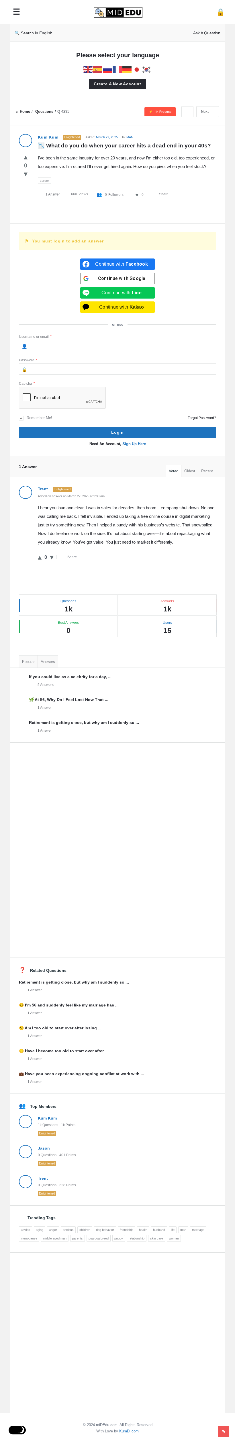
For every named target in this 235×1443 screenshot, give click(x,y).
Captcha (27, 384)
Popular (28, 662)
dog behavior (105, 1229)
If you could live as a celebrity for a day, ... (70, 676)
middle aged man (54, 1238)
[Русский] (108, 69)
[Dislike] (26, 173)
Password (28, 360)
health (143, 1229)
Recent (207, 471)
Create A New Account (117, 84)
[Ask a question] (223, 1431)
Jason (44, 1148)
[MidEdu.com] (121, 12)
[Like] (26, 157)
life (173, 1229)
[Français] (117, 69)
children (84, 1229)
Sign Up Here (134, 444)
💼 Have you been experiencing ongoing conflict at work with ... (81, 1073)
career (44, 180)
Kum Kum (47, 1118)
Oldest (189, 471)
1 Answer (45, 708)
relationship (136, 1238)
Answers (48, 662)
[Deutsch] (127, 69)
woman (174, 1238)
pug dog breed (99, 1238)
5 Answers (46, 685)
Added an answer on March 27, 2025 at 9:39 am (71, 496)
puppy (118, 1238)
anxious (68, 1229)
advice (25, 1229)
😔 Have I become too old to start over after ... (63, 1051)
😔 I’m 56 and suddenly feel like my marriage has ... (69, 1005)
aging (39, 1229)
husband (159, 1229)
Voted (173, 471)
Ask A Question (206, 33)
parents (77, 1238)
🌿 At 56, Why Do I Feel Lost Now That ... (68, 699)
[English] (88, 69)
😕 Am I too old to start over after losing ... (60, 1028)
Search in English (36, 33)
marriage (198, 1229)
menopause (29, 1238)
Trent (43, 1178)
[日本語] (137, 69)
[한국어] (147, 69)
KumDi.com (129, 1431)
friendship (126, 1229)
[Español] (98, 69)
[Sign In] (220, 12)
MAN (129, 137)
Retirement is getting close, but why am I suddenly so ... (84, 722)
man (183, 1229)
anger (53, 1229)
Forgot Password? (202, 418)
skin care (156, 1238)
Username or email (35, 337)
